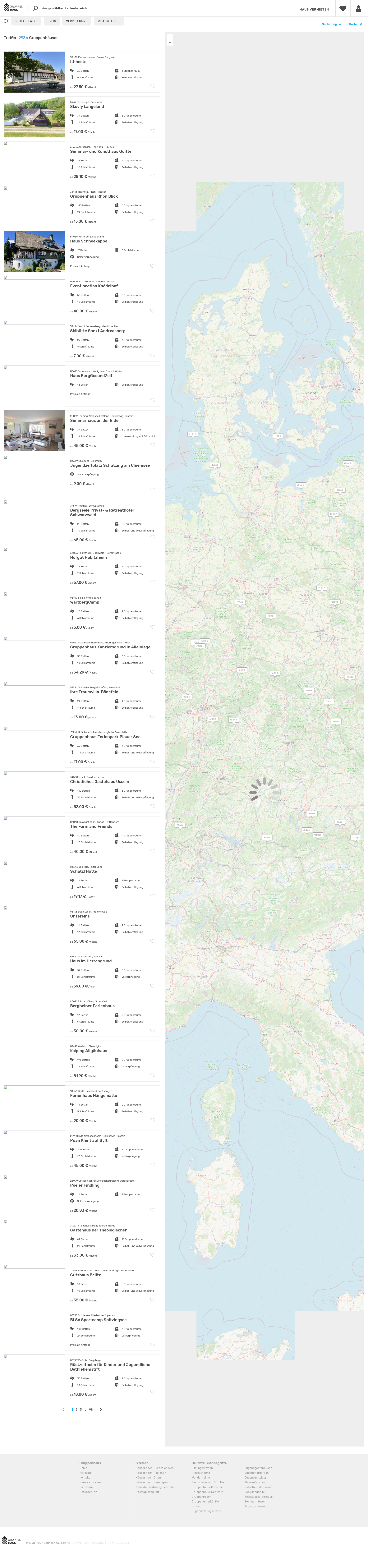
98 (91, 1409)
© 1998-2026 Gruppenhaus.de (78, 1543)
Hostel (196, 1506)
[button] (238, 603)
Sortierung (329, 24)
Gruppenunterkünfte (205, 1501)
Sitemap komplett (147, 1492)
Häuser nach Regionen (151, 1472)
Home (83, 1468)
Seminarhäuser (255, 1501)
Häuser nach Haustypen (152, 1482)
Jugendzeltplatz (255, 1477)
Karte (353, 24)
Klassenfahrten (255, 1482)
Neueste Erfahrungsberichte (155, 1487)
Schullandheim (255, 1492)
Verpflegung (77, 21)
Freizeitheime (201, 1472)
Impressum (87, 1487)
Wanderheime (201, 1477)
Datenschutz (88, 1492)
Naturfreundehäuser (258, 1487)
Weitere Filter (109, 21)
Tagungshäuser (255, 1506)
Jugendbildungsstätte (206, 1511)
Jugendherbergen (257, 1472)
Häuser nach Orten (148, 1477)
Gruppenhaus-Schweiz (207, 1492)
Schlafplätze (26, 21)
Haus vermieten (314, 9)
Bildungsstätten (202, 1468)
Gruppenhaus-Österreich (208, 1487)
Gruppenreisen (201, 1496)
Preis (52, 21)
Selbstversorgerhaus (259, 1496)
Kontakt (85, 1477)
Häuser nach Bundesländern (155, 1468)
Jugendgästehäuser (258, 1468)
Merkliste (86, 1472)
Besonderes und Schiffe (208, 1482)
